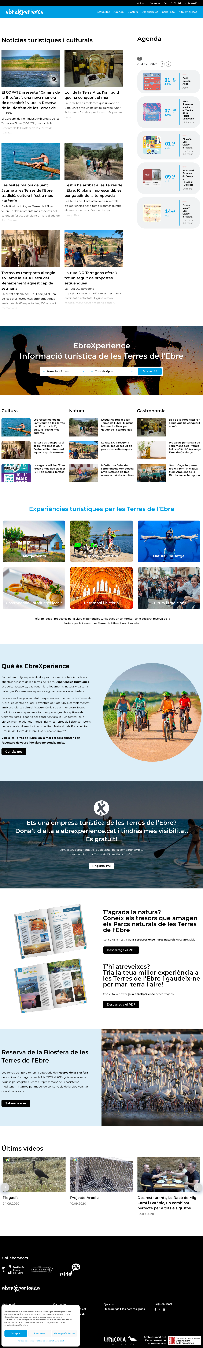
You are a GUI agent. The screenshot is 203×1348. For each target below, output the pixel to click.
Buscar (148, 371)
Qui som (141, 3)
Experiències (150, 11)
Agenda (119, 11)
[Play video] (34, 1174)
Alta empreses (188, 11)
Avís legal (59, 1341)
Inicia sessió (190, 3)
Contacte (155, 3)
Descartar (39, 1333)
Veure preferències (64, 1333)
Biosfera (133, 11)
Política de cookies (26, 1341)
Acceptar (16, 1333)
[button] (198, 1187)
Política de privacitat (45, 1341)
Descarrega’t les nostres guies (124, 1309)
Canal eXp (168, 11)
